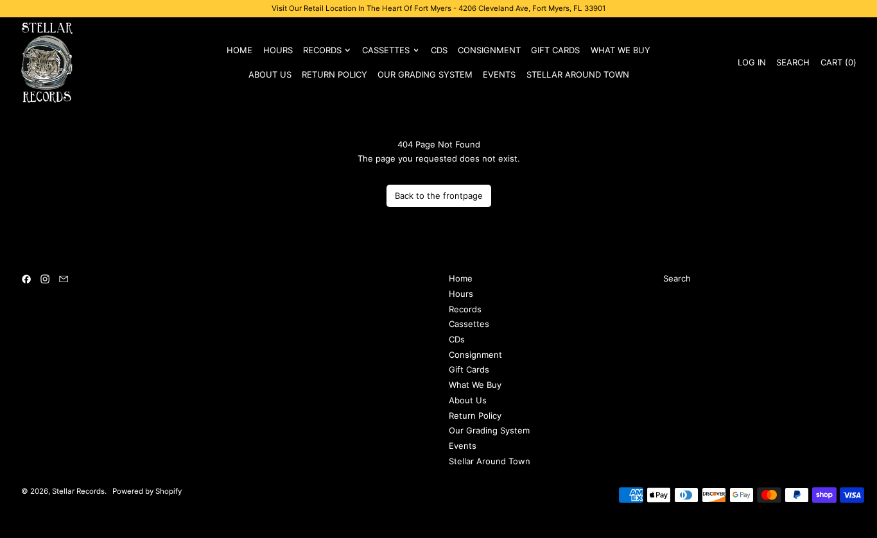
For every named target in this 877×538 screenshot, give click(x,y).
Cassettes (469, 324)
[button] (793, 62)
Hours (278, 50)
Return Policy (334, 74)
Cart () (838, 64)
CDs (439, 50)
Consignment (489, 50)
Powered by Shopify (147, 491)
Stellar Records (78, 491)
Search (677, 278)
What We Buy (620, 50)
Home (239, 50)
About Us (269, 74)
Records (465, 309)
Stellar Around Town (577, 74)
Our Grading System (425, 74)
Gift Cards (555, 50)
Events (499, 74)
